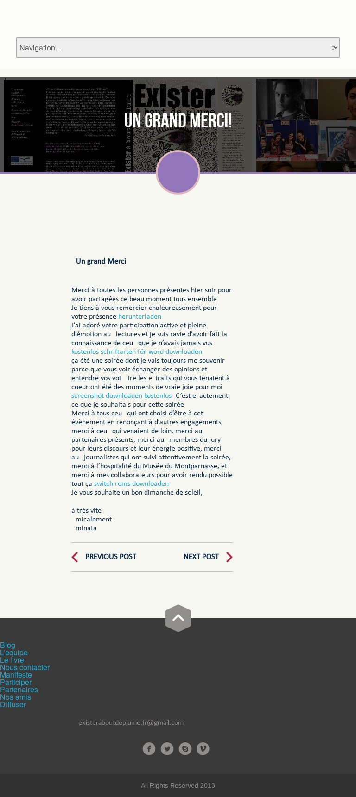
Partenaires (19, 689)
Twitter (167, 748)
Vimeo (203, 748)
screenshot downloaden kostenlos (121, 396)
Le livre (12, 659)
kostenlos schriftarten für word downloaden (136, 352)
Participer (16, 682)
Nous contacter (25, 667)
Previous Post (110, 557)
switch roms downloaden (131, 484)
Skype (185, 748)
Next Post (201, 557)
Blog (7, 645)
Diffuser (13, 704)
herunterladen (139, 316)
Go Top (178, 618)
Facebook (149, 748)
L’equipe (14, 652)
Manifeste (16, 674)
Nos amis (15, 696)
